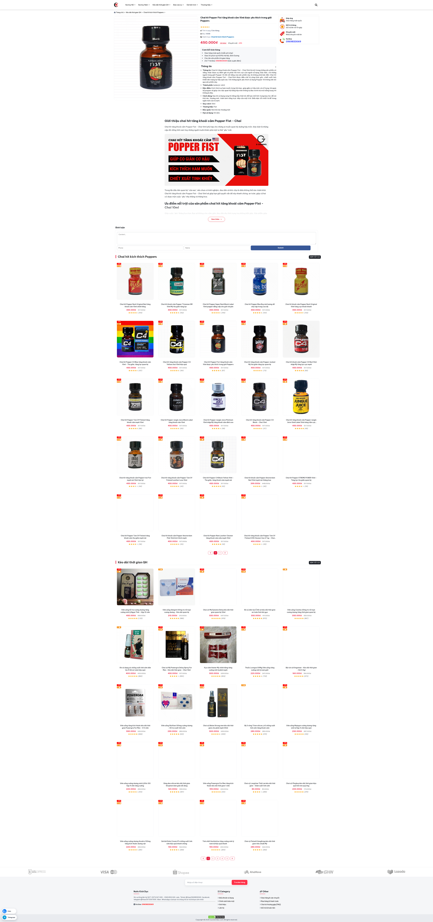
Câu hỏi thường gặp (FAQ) (271, 904)
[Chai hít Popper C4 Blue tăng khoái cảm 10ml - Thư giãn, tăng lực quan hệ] (135, 339)
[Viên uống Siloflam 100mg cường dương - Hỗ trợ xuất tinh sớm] (176, 702)
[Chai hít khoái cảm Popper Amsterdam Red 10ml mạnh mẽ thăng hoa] (259, 455)
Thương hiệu (206, 5)
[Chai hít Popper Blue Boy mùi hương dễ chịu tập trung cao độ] (259, 281)
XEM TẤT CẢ (315, 257)
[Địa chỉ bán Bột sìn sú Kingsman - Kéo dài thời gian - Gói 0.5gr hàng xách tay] (301, 644)
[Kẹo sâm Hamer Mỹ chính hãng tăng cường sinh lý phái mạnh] (218, 644)
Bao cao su (177, 5)
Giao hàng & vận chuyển (270, 898)
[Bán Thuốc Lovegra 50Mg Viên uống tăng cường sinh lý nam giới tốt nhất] (259, 644)
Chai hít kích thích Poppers (222, 37)
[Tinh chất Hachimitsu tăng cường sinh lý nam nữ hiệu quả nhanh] (218, 818)
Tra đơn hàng (239, 882)
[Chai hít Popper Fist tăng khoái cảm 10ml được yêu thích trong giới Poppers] (218, 339)
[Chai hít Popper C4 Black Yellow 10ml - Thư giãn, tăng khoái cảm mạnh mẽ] (218, 455)
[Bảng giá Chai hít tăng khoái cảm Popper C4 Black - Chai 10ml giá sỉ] (259, 397)
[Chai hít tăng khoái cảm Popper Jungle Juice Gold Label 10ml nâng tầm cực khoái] (301, 397)
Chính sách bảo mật (226, 901)
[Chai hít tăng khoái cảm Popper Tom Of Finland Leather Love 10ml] (176, 455)
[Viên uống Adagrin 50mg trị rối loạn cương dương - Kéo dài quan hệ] (176, 587)
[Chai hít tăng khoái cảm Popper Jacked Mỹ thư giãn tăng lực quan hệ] (259, 339)
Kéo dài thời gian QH (132, 562)
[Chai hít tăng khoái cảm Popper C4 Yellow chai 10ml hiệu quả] (176, 339)
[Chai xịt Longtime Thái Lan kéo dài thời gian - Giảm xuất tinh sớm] (259, 760)
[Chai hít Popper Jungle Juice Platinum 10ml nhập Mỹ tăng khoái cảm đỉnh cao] (218, 397)
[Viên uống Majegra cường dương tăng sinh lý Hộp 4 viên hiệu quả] (301, 702)
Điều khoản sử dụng (226, 898)
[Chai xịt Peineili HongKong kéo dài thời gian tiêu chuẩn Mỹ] (259, 818)
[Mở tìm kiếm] (316, 5)
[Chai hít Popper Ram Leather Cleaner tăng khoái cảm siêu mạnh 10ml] (218, 512)
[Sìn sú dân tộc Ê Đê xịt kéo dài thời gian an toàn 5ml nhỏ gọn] (259, 587)
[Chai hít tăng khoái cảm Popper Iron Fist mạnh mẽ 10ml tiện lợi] (135, 455)
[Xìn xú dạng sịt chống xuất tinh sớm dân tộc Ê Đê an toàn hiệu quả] (135, 644)
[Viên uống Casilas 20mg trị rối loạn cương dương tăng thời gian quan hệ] (301, 587)
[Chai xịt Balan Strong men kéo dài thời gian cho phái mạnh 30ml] (218, 702)
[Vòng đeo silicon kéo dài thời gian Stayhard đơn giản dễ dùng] (176, 760)
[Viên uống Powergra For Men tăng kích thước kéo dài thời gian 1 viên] (218, 760)
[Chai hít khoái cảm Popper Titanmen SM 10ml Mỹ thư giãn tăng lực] (176, 281)
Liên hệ (221, 908)
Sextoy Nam (143, 5)
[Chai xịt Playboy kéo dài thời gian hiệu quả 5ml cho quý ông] (301, 760)
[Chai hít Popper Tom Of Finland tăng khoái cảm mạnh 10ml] (135, 397)
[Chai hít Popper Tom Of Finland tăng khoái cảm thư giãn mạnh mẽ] (135, 512)
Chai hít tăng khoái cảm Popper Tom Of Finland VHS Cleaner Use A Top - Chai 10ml (259, 538)
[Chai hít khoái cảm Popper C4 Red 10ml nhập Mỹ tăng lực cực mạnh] (301, 339)
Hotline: (144, 904)
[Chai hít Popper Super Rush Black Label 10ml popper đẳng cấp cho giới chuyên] (218, 281)
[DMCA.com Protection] (216, 917)
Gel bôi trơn (191, 5)
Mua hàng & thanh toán (270, 901)
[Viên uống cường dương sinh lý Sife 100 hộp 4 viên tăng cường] (135, 760)
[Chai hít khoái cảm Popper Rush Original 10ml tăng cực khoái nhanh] (301, 281)
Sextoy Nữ (129, 5)
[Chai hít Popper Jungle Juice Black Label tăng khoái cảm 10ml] (176, 397)
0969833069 (293, 41)
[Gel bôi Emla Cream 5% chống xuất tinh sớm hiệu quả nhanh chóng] (176, 818)
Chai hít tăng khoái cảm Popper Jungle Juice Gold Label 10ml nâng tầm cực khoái (301, 422)
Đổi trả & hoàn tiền (268, 908)
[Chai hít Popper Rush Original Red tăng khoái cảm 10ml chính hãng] (135, 281)
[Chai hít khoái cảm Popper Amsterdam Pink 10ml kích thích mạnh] (176, 512)
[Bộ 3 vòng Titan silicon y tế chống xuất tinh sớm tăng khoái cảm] (259, 702)
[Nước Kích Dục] (116, 5)
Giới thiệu (222, 904)
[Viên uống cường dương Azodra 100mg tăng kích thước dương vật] (135, 818)
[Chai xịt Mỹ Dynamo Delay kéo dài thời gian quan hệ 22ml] (218, 587)
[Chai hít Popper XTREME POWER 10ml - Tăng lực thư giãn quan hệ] (301, 455)
